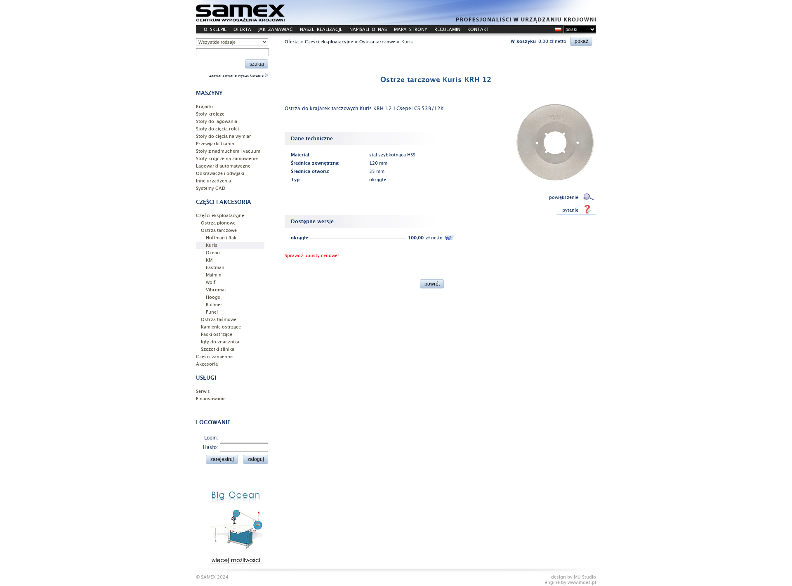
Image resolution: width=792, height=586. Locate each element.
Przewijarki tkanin (215, 144)
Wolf (210, 282)
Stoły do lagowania (216, 121)
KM (209, 260)
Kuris (211, 245)
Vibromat (216, 290)
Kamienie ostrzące (221, 327)
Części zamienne (214, 357)
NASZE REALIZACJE (321, 29)
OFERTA (242, 29)
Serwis (203, 391)
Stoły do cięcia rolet (217, 129)
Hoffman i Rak (221, 238)
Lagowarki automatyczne (223, 166)
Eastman (215, 268)
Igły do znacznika (220, 342)
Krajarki (204, 107)
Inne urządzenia (213, 181)
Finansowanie (211, 399)
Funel (212, 312)
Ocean (213, 253)
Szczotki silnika (217, 349)
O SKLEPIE (215, 29)
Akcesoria (207, 364)
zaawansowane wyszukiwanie (237, 75)
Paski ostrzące (216, 334)
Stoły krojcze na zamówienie (227, 159)
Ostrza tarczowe (219, 230)
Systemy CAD (210, 188)
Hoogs (213, 297)
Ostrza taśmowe (218, 320)
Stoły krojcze (210, 114)
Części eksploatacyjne (220, 216)
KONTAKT (478, 29)
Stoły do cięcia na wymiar (223, 136)
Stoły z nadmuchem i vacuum (228, 151)
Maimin (214, 275)
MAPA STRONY (410, 29)
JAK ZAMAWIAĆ (275, 29)
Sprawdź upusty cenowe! (312, 255)
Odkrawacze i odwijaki (220, 173)
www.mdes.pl (582, 582)
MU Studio (585, 577)
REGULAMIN (447, 29)
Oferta (292, 41)
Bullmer (214, 305)
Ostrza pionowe (218, 223)
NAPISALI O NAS (368, 29)
